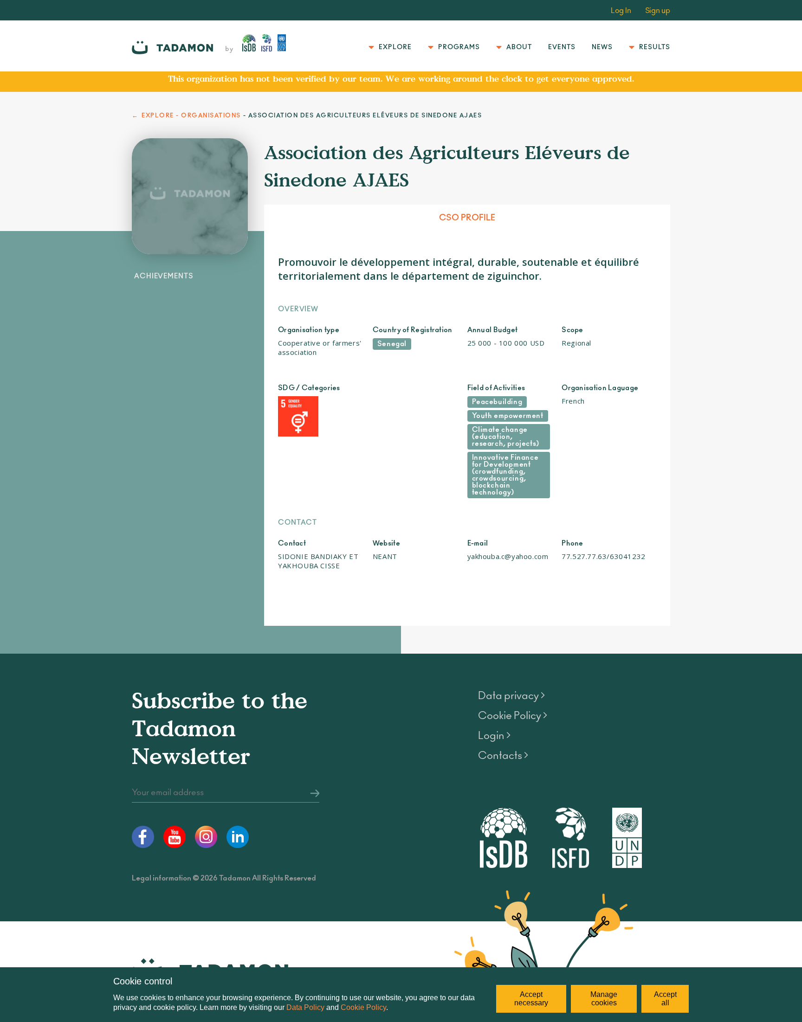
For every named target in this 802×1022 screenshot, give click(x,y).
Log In (621, 10)
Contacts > (503, 756)
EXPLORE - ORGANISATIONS (191, 116)
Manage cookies (603, 998)
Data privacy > (511, 696)
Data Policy (305, 1007)
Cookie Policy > (512, 716)
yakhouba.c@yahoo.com (508, 556)
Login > (494, 736)
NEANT (385, 556)
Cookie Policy (363, 1007)
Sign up (657, 10)
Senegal (392, 344)
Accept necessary (531, 998)
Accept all (665, 998)
